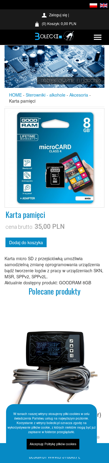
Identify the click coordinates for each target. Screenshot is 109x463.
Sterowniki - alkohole (45, 95)
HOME (15, 95)
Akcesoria (78, 95)
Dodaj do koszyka (26, 242)
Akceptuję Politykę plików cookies (53, 444)
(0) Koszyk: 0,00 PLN (59, 23)
